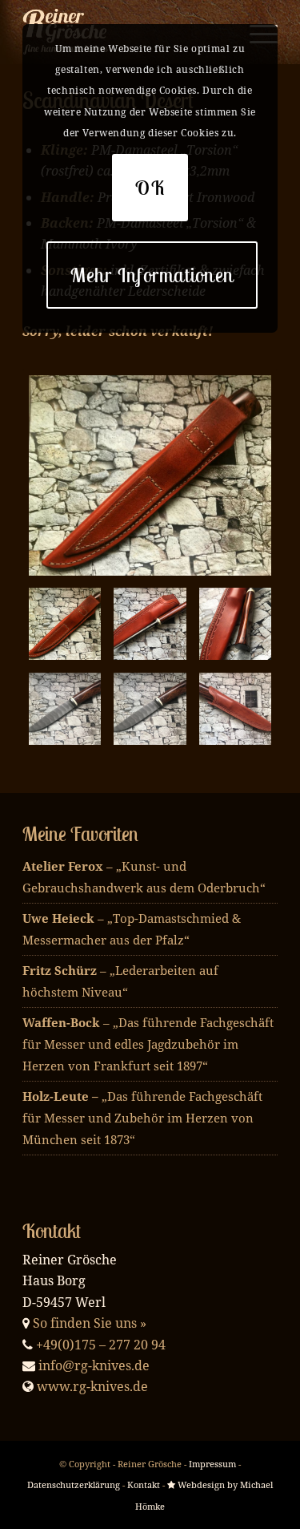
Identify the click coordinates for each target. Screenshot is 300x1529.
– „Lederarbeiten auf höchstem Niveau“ (120, 981)
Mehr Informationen (152, 275)
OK (150, 187)
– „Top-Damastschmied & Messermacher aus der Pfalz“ (131, 929)
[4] (235, 623)
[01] (149, 708)
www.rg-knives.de (92, 1386)
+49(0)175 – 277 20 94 (101, 1344)
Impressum (212, 1464)
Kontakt (143, 1484)
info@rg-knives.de (94, 1365)
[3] (149, 623)
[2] (150, 475)
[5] (64, 708)
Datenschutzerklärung (73, 1484)
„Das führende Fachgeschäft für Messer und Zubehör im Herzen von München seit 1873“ (142, 1117)
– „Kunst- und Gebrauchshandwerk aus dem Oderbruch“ (144, 877)
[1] (235, 708)
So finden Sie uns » (89, 1323)
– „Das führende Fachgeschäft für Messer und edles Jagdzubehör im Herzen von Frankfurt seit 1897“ (148, 1044)
